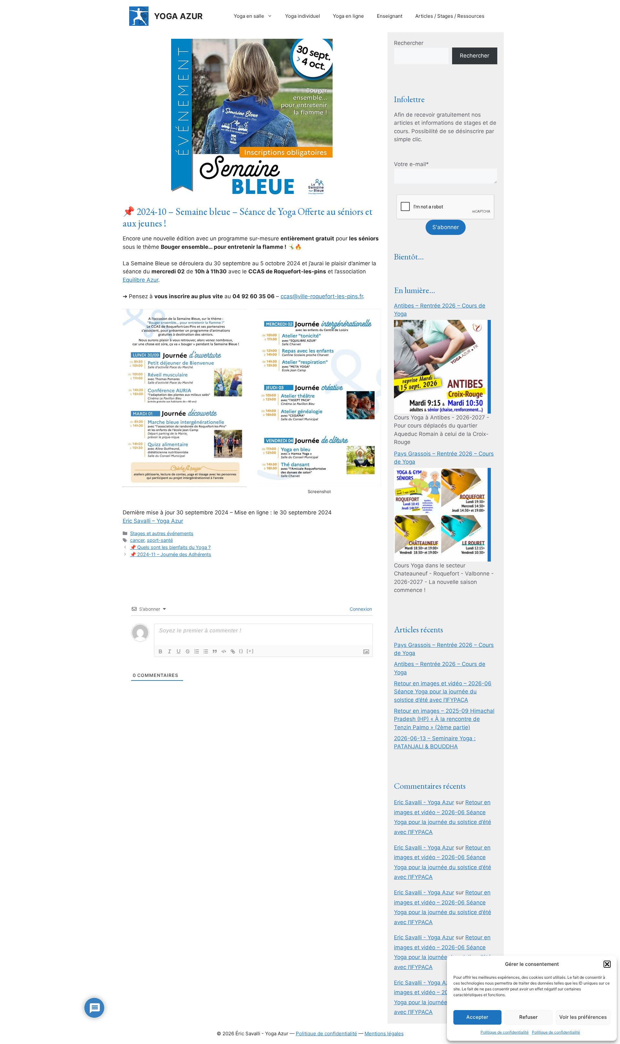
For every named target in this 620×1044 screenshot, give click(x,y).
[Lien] (232, 651)
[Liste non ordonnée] (205, 651)
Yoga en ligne (348, 16)
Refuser (528, 1017)
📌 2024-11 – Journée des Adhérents (170, 554)
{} (241, 651)
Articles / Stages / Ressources (449, 16)
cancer (137, 540)
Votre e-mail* (411, 164)
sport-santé (160, 540)
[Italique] (169, 651)
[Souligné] (178, 651)
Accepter (477, 1017)
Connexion (360, 609)
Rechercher (408, 43)
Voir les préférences (583, 1017)
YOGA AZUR (178, 16)
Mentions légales (384, 1033)
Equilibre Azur (140, 280)
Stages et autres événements (161, 533)
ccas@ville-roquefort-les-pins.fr (322, 296)
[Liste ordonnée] (196, 651)
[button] (607, 964)
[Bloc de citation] (214, 651)
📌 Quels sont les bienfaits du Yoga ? (170, 547)
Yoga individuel (302, 16)
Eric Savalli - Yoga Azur (424, 802)
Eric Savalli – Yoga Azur (153, 521)
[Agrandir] (238, 317)
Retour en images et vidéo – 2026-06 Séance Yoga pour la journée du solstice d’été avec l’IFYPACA (442, 691)
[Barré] (187, 651)
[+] (250, 651)
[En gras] (160, 651)
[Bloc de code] (223, 651)
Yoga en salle (249, 16)
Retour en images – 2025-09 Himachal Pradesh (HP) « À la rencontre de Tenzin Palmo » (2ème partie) (444, 719)
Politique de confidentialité (504, 1032)
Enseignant (389, 16)
